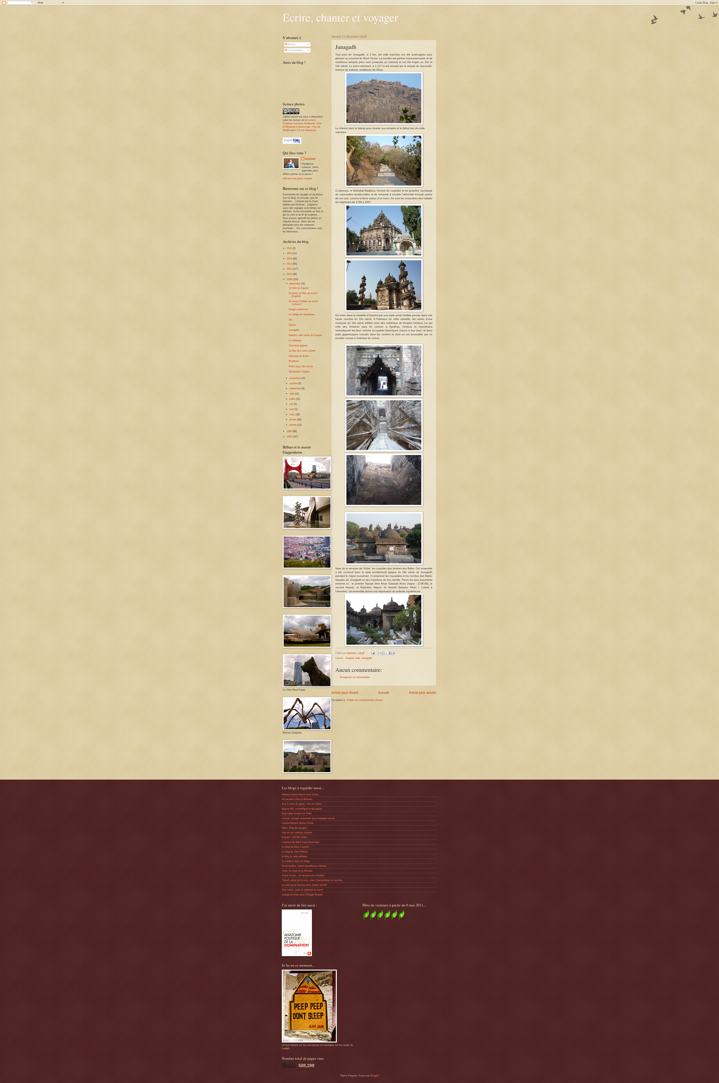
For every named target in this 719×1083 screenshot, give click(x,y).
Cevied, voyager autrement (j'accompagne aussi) (308, 818)
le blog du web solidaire (294, 856)
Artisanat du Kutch (299, 356)
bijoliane (310, 158)
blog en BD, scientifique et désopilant (302, 808)
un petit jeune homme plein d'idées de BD (304, 885)
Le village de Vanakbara (302, 314)
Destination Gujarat (299, 371)
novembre (295, 378)
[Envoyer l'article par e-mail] (372, 653)
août (292, 393)
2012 (290, 263)
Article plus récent (344, 693)
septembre (295, 388)
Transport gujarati (298, 345)
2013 (290, 258)
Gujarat (350, 658)
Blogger (374, 1075)
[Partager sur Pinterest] (394, 653)
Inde (357, 658)
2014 (290, 253)
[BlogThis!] (383, 653)
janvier (293, 424)
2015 (290, 248)
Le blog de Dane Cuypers (295, 846)
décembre (295, 283)
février (293, 419)
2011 (290, 268)
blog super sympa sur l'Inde (297, 813)
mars (292, 414)
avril (292, 409)
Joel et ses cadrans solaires (297, 832)
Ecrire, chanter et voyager (340, 17)
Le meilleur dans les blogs (296, 861)
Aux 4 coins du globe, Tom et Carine (301, 803)
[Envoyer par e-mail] (379, 653)
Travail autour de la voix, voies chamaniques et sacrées (312, 880)
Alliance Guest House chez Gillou (300, 794)
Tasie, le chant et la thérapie (297, 870)
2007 (290, 436)
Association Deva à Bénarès (297, 799)
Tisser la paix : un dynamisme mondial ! (303, 875)
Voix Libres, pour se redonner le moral (302, 889)
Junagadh (366, 658)
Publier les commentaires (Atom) (365, 700)
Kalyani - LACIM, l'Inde (294, 837)
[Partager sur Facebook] (390, 653)
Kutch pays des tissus (301, 366)
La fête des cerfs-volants (302, 350)
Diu (290, 319)
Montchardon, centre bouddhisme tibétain (304, 865)
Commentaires (295, 50)
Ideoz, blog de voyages (294, 827)
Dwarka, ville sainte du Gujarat (305, 335)
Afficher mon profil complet (297, 178)
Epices (292, 324)
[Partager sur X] (387, 653)
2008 (290, 431)
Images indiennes (298, 309)
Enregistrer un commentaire (355, 677)
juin (291, 404)
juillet (292, 398)
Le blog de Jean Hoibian (295, 851)
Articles (291, 44)
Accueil (383, 693)
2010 (290, 274)
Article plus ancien (422, 693)
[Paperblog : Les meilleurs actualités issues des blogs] (292, 142)
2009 (290, 279)
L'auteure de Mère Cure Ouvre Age (300, 842)
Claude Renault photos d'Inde (297, 823)
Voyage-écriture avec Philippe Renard (302, 894)
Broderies (294, 361)
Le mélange (295, 340)
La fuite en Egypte (299, 288)
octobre (293, 383)
